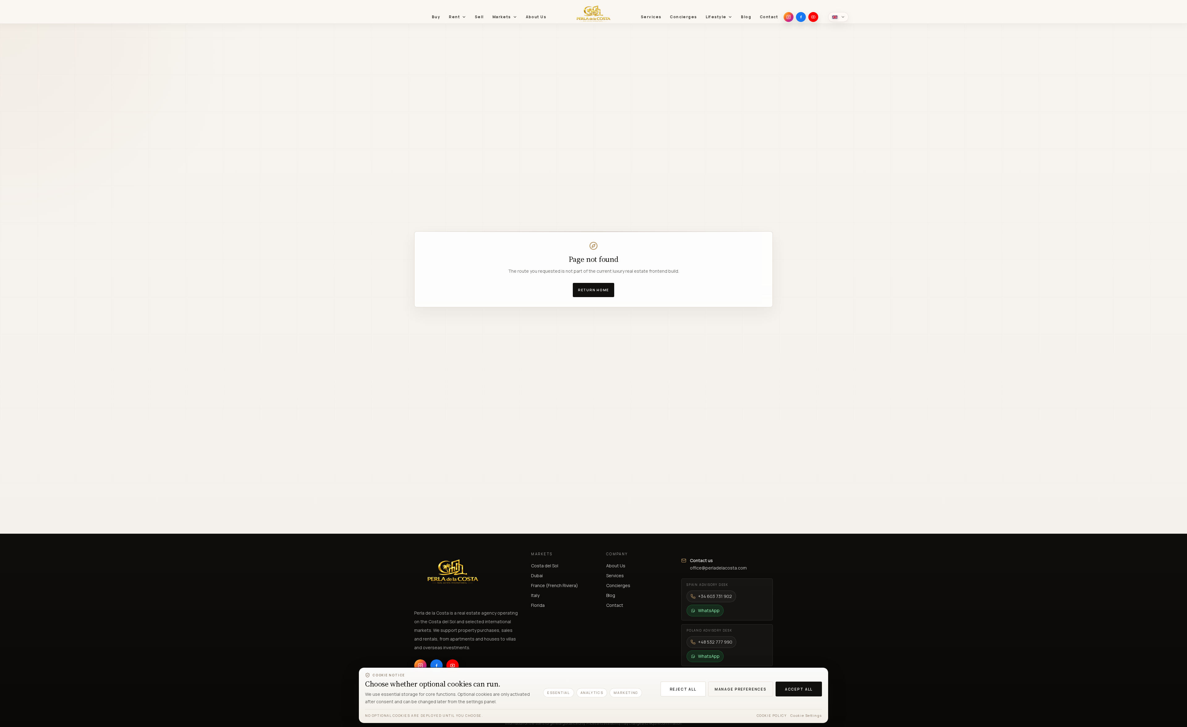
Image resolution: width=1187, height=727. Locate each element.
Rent (454, 16)
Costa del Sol (544, 566)
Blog (746, 16)
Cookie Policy (772, 715)
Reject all (683, 689)
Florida (538, 605)
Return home (593, 290)
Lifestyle (716, 16)
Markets (501, 16)
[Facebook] (801, 17)
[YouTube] (813, 17)
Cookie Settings (806, 715)
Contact (769, 16)
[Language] (838, 17)
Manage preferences (741, 689)
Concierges (683, 16)
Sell (479, 16)
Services (651, 16)
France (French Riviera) (554, 585)
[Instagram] (788, 17)
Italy (535, 595)
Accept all (799, 689)
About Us (536, 16)
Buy (436, 16)
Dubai (537, 575)
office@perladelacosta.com (718, 568)
